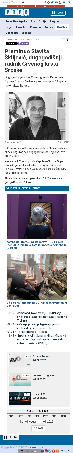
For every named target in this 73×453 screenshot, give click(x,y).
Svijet (9, 27)
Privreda (35, 27)
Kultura (49, 27)
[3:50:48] (20, 379)
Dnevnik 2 (39, 394)
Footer (13, 437)
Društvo (62, 27)
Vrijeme (26, 32)
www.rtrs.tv (37, 447)
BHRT (63, 450)
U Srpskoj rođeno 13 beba (27, 331)
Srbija (42, 21)
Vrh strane (27, 451)
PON (11, 416)
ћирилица (18, 2)
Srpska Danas (41, 356)
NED (63, 416)
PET (45, 416)
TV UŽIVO (21, 6)
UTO (20, 416)
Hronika (21, 27)
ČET (37, 416)
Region (54, 21)
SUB (54, 416)
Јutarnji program (43, 375)
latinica (6, 2)
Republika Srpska (16, 21)
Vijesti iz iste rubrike (23, 188)
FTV (70, 450)
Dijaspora (12, 32)
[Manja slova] (63, 39)
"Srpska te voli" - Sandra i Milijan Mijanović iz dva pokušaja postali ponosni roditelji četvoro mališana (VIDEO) (36, 339)
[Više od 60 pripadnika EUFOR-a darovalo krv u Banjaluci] (37, 275)
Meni (60, 13)
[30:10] (20, 360)
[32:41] (20, 397)
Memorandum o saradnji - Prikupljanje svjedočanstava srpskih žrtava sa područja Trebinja (37, 317)
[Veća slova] (67, 39)
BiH (33, 21)
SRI (29, 416)
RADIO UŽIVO (50, 6)
